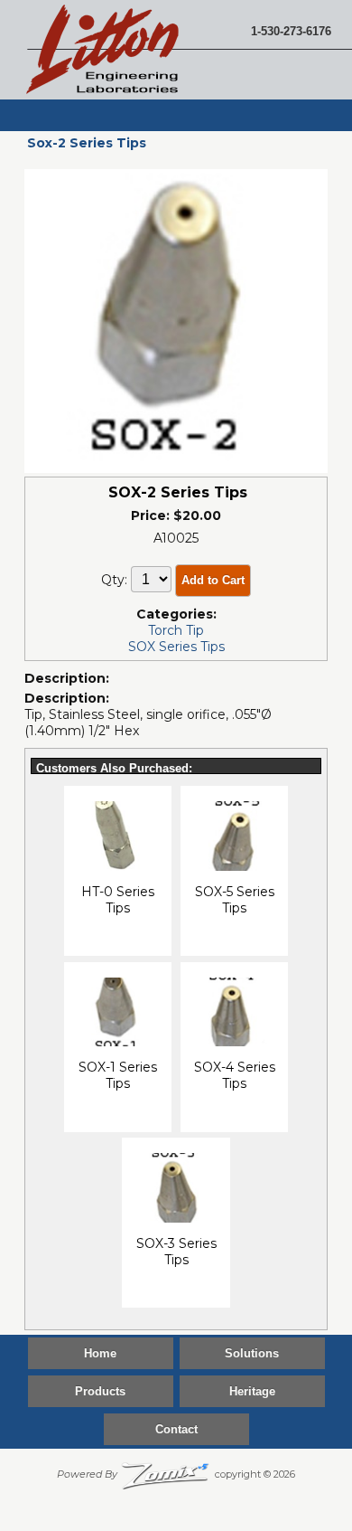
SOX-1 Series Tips (118, 1075)
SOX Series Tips (176, 646)
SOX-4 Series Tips (234, 1075)
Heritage (252, 1391)
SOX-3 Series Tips (176, 1251)
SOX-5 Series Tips (234, 900)
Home (100, 1353)
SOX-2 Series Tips (177, 492)
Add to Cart (213, 580)
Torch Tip (176, 630)
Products (100, 1391)
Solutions (252, 1353)
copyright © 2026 (176, 1474)
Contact (176, 1429)
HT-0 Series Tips (117, 900)
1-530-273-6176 (291, 31)
